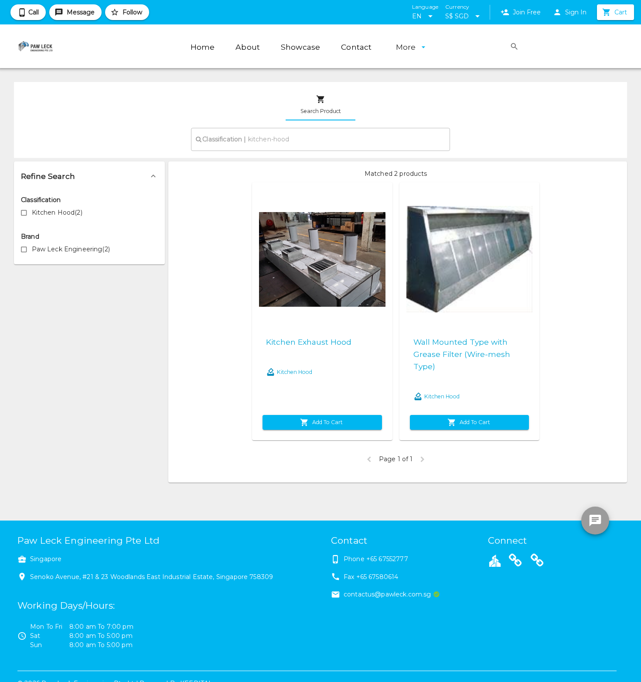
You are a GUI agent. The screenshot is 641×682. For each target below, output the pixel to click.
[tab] (320, 104)
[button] (89, 176)
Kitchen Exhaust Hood (308, 341)
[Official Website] (515, 561)
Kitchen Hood (294, 372)
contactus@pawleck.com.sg (387, 594)
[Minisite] (537, 561)
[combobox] (320, 139)
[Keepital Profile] (495, 560)
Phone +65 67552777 (376, 559)
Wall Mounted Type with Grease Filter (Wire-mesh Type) (461, 354)
